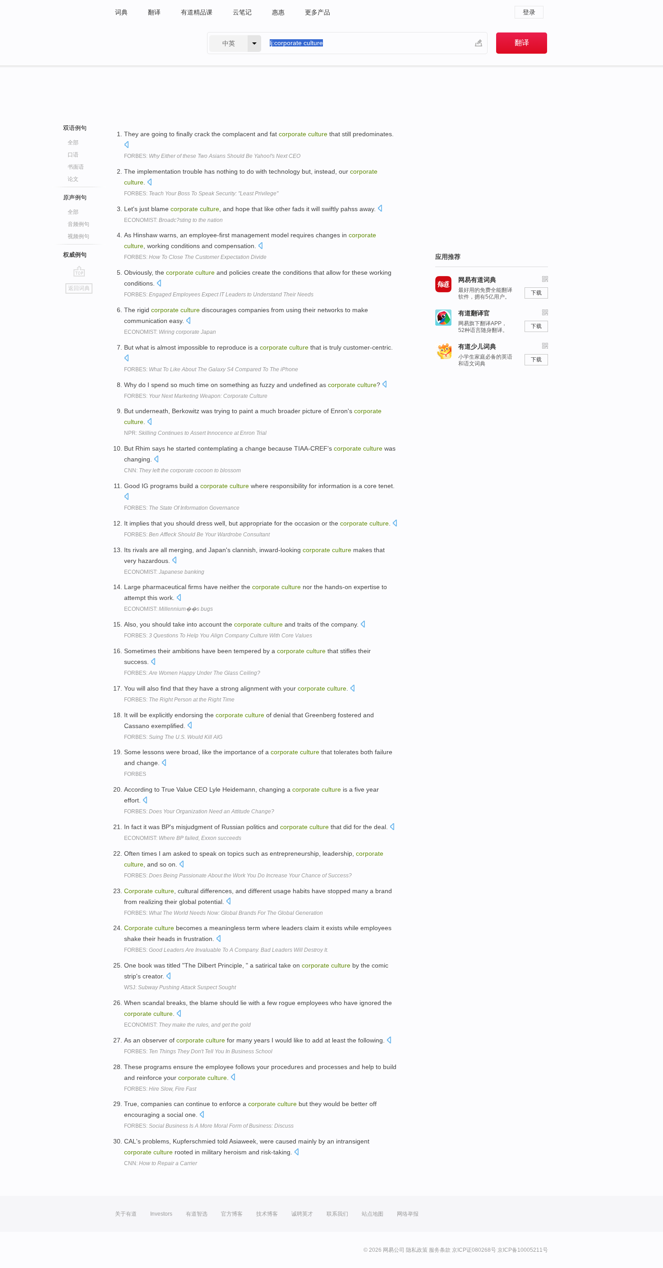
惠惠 (278, 12)
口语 (73, 155)
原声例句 (75, 197)
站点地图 (372, 1214)
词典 (121, 12)
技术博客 (267, 1214)
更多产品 (317, 12)
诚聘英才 (302, 1214)
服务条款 (440, 1250)
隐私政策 (417, 1250)
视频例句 (78, 236)
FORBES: (212, 156)
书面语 (76, 167)
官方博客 (232, 1214)
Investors (161, 1214)
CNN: (182, 470)
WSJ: (180, 987)
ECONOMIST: (173, 220)
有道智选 (196, 1214)
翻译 (154, 12)
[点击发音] (126, 145)
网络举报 (408, 1214)
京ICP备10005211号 (522, 1250)
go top (79, 271)
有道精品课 (196, 12)
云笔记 (242, 12)
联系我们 (337, 1214)
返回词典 (79, 288)
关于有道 (126, 1214)
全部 (73, 142)
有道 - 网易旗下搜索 (152, 43)
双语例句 (75, 127)
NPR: (195, 433)
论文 (73, 179)
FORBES (135, 774)
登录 (529, 12)
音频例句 (78, 224)
